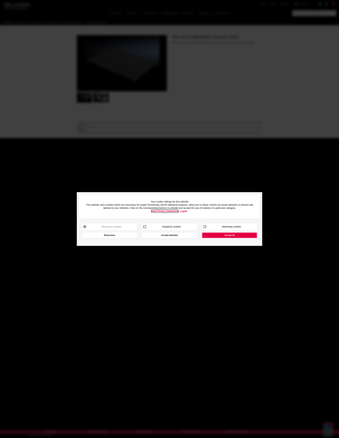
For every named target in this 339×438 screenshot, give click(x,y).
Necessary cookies (111, 226)
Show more (109, 235)
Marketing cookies (231, 226)
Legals (184, 211)
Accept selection (169, 235)
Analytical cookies (171, 226)
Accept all (230, 235)
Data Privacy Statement (164, 211)
